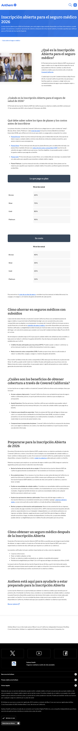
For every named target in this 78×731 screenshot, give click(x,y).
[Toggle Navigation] (75, 5)
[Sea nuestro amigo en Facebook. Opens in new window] (65, 653)
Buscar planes (13, 604)
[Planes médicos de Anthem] (76, 680)
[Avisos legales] (76, 685)
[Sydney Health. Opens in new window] (13, 663)
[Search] (47, 5)
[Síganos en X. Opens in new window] (12, 653)
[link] (8, 5)
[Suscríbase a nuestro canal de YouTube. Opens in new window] (39, 653)
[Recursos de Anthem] (76, 674)
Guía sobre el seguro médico (11, 40)
